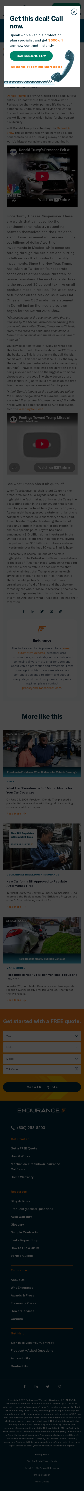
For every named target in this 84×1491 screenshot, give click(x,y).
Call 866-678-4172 (31, 56)
